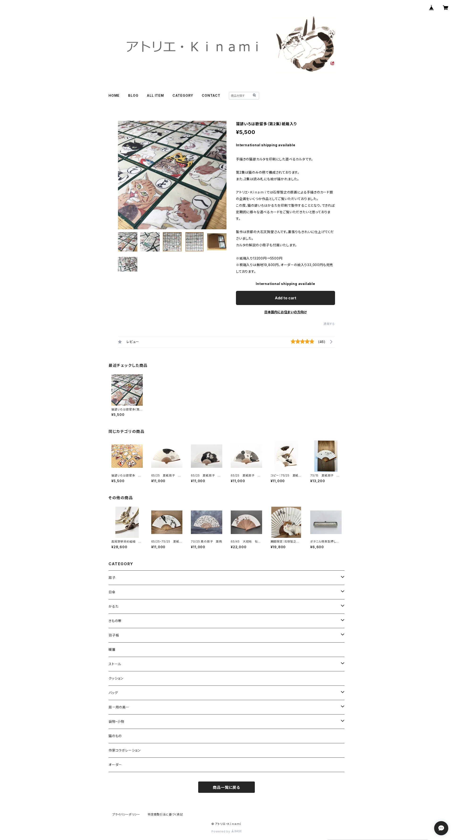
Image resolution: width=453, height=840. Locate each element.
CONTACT (211, 95)
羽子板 (114, 635)
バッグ (113, 693)
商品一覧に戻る (226, 787)
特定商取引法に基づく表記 (165, 814)
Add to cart (285, 298)
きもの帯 (115, 621)
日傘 (112, 592)
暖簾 (112, 650)
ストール (115, 664)
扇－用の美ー (119, 707)
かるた (113, 606)
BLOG (133, 95)
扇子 (112, 578)
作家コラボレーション (125, 750)
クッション (116, 678)
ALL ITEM (155, 95)
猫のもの (115, 736)
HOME (114, 95)
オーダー (115, 765)
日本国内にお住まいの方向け (285, 312)
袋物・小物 (116, 721)
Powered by (221, 831)
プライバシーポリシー (126, 814)
